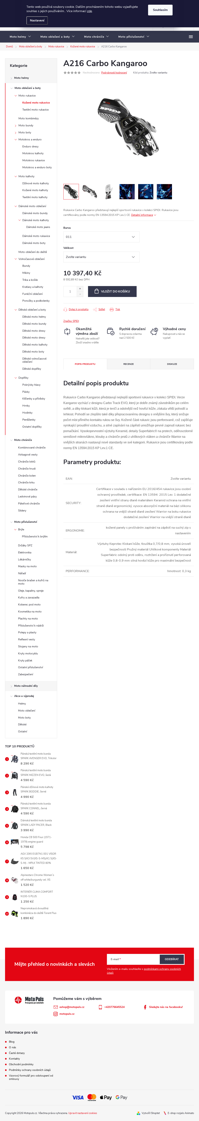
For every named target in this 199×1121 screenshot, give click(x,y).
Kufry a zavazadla (28, 597)
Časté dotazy (17, 1053)
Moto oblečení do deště (32, 252)
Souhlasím (160, 10)
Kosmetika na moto (30, 611)
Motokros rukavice (33, 160)
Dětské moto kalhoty (34, 344)
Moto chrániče (23, 440)
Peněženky (28, 420)
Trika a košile (30, 280)
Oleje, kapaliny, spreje (31, 591)
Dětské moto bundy (34, 324)
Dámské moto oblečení (32, 206)
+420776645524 (114, 1007)
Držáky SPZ (25, 545)
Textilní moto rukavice (35, 110)
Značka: (71, 321)
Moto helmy (21, 78)
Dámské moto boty (33, 243)
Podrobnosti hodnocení (114, 72)
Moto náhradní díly (26, 686)
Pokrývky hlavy (31, 385)
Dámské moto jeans (38, 227)
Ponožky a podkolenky (36, 301)
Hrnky (26, 406)
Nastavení (37, 20)
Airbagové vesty (28, 454)
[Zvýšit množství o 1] (80, 289)
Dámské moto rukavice (36, 236)
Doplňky (23, 378)
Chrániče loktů (26, 461)
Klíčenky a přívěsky (33, 399)
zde (89, 11)
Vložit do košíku (115, 291)
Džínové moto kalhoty (35, 183)
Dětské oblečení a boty (32, 310)
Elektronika (24, 552)
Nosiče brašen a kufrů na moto (33, 582)
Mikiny (26, 273)
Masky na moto (27, 566)
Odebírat (172, 959)
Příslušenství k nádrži (31, 625)
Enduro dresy (30, 146)
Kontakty (14, 1059)
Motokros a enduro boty (37, 167)
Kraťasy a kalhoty (32, 287)
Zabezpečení (25, 674)
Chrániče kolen (27, 476)
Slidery (22, 510)
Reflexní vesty (26, 639)
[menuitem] (20, 37)
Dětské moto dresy (33, 331)
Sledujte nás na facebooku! (166, 1007)
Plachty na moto (28, 618)
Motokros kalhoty (33, 153)
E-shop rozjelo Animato (181, 1113)
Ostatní (22, 731)
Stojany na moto (28, 646)
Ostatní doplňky (32, 427)
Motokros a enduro (30, 139)
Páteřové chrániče (29, 503)
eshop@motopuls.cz (71, 1007)
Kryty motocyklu (28, 653)
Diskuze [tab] (172, 364)
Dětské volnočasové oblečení (34, 360)
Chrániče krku (26, 482)
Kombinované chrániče (31, 447)
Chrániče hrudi (27, 469)
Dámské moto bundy (35, 213)
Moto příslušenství (25, 522)
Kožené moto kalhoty (35, 190)
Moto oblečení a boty (28, 88)
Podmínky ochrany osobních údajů (30, 1070)
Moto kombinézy (28, 118)
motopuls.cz (66, 1014)
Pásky (26, 392)
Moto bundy (25, 125)
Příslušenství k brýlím (35, 536)
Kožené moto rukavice (36, 103)
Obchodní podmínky (21, 1064)
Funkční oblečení (32, 294)
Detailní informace (142, 215)
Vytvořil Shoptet (151, 1113)
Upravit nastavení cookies (82, 1113)
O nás (12, 1047)
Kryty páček (25, 660)
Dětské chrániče (27, 489)
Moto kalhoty (26, 176)
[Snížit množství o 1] (80, 294)
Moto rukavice (27, 95)
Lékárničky (24, 559)
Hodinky (27, 413)
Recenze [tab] (128, 364)
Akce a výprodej (24, 696)
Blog (11, 1042)
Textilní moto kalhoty (34, 197)
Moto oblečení (26, 710)
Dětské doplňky (31, 369)
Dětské (22, 724)
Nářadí (22, 573)
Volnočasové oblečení (31, 259)
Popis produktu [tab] (85, 364)
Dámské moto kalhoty (35, 220)
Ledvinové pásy (27, 496)
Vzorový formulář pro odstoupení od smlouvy (31, 1077)
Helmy (22, 703)
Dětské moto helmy (34, 317)
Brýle (21, 529)
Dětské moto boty (33, 352)
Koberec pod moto (29, 604)
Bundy (26, 266)
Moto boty (24, 132)
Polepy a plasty (27, 632)
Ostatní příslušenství (30, 667)
